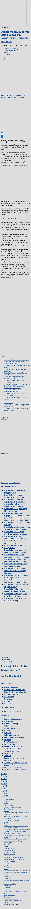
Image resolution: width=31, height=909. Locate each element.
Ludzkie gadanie (9, 850)
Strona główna (9, 800)
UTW (5, 889)
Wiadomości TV (10, 753)
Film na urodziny (11, 723)
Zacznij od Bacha (9, 895)
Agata (6, 803)
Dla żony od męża (11, 701)
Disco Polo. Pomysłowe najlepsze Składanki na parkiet (14, 377)
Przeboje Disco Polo (14, 666)
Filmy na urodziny (9, 818)
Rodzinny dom (8, 878)
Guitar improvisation (10, 824)
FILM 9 (4, 793)
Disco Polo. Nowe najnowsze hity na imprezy (16, 585)
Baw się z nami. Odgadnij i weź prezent (16, 813)
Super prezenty (8, 218)
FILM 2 (4, 776)
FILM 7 (4, 788)
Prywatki (7, 867)
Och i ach (7, 856)
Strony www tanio (11, 751)
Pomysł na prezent (12, 687)
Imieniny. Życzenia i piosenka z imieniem (17, 830)
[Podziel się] (15, 136)
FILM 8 (4, 791)
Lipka (6, 846)
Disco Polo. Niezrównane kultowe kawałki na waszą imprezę (15, 570)
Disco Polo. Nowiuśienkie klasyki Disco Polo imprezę (15, 537)
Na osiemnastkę (11, 694)
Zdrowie (7, 756)
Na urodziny (9, 699)
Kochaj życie (8, 843)
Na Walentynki (10, 742)
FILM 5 (4, 783)
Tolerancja (7, 886)
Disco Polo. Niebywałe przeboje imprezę (17, 384)
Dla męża (8, 703)
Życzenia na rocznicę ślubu (15, 762)
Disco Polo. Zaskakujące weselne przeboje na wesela (14, 391)
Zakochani (7, 897)
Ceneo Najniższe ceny (13, 719)
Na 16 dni (17, 483)
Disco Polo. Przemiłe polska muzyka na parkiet (15, 565)
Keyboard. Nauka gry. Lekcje (13, 841)
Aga (5, 801)
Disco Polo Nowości (10, 51)
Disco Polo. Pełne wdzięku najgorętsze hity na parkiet (15, 551)
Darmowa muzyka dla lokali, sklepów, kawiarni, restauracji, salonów (15, 36)
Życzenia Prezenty (11, 765)
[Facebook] (15, 133)
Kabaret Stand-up (11, 735)
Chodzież (7, 815)
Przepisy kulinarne (12, 744)
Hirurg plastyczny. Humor (12, 401)
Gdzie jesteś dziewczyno (11, 820)
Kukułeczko (8, 844)
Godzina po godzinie (7, 483)
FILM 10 (4, 796)
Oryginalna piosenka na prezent (14, 858)
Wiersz (6, 893)
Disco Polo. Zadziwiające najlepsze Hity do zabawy (14, 505)
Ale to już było (8, 805)
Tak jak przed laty (10, 884)
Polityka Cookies (9, 861)
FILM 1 (4, 773)
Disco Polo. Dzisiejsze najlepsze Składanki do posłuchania (14, 387)
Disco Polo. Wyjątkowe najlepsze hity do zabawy (14, 590)
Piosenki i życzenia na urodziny (14, 859)
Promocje (7, 865)
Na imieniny (9, 696)
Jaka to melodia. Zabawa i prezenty (15, 839)
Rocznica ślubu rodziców (14, 690)
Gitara (6, 822)
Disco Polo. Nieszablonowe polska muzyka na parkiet (15, 560)
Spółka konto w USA (12, 749)
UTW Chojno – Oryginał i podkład (15, 891)
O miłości (7, 56)
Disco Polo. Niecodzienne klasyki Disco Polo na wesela (16, 519)
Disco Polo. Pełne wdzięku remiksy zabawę (15, 599)
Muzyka (6, 52)
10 (19, 675)
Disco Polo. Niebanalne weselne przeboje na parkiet (14, 362)
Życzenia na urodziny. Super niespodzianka (13, 901)
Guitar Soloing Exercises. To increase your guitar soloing (16, 827)
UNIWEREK (7, 888)
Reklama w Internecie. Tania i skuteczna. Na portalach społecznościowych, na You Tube (17, 872)
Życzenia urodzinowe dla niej (16, 769)
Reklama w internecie (13, 746)
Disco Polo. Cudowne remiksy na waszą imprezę (16, 576)
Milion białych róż (10, 852)
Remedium (7, 876)
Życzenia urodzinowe (13, 711)
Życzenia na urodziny (11, 899)
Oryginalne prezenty (11, 49)
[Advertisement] (15, 77)
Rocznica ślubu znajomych (15, 692)
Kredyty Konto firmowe (14, 737)
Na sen (6, 60)
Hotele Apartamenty (12, 728)
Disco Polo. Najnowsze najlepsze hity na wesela (14, 500)
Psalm (6, 869)
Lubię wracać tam (9, 848)
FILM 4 (4, 781)
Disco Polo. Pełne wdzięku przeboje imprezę (15, 542)
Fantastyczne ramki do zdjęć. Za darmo (16, 816)
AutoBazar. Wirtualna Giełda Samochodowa (13, 808)
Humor (7, 730)
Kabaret (7, 733)
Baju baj (6, 811)
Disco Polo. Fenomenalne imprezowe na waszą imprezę (16, 581)
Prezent (6, 863)
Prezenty (8, 659)
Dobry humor (8, 403)
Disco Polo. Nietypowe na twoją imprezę (17, 360)
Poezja (7, 657)
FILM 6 (4, 786)
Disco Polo (7, 54)
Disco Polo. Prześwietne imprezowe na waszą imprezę (16, 555)
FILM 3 (4, 778)
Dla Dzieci (7, 58)
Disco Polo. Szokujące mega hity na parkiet (15, 510)
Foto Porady (9, 726)
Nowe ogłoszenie (9, 854)
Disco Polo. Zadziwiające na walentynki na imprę (15, 594)
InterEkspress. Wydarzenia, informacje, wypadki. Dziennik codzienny (16, 832)
